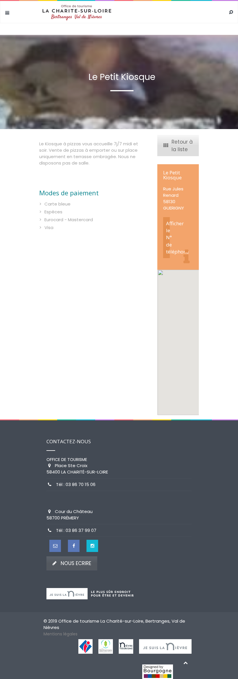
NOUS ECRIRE (76, 563)
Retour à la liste (182, 145)
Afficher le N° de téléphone (168, 237)
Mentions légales (60, 634)
